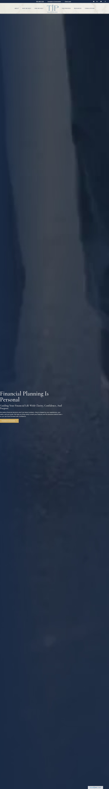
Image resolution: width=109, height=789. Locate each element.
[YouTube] (101, 1)
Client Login (68, 1)
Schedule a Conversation (54, 1)
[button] (17, 8)
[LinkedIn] (97, 1)
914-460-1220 (40, 1)
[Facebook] (105, 1)
